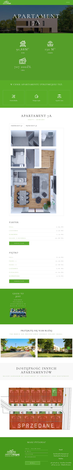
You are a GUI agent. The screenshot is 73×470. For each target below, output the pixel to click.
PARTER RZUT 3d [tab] (16, 126)
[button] (4, 348)
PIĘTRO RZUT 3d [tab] (31, 126)
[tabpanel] (36, 172)
